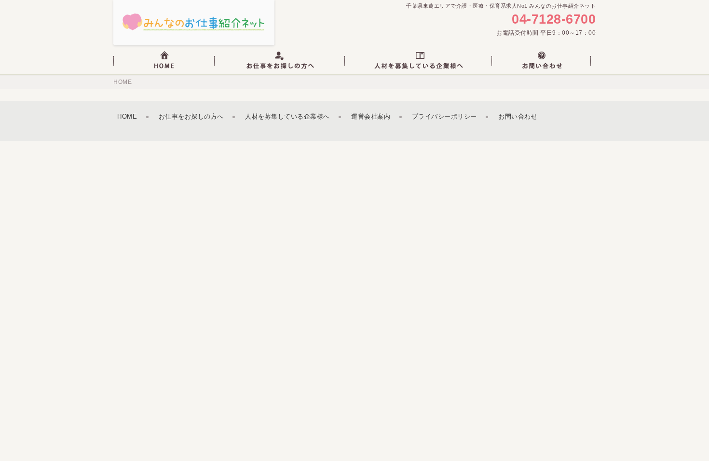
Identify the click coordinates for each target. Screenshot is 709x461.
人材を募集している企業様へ (287, 116)
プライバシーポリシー (444, 116)
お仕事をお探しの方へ (191, 116)
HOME (122, 82)
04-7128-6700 (554, 19)
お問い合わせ (517, 116)
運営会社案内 (370, 116)
